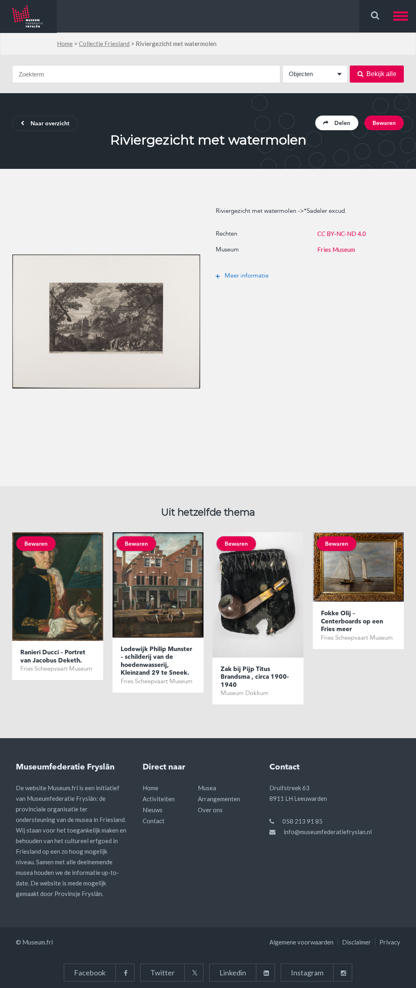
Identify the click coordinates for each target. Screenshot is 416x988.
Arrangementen (219, 798)
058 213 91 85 (302, 821)
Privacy (389, 942)
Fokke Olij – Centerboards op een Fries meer (352, 622)
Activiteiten (159, 798)
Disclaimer (356, 942)
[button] (404, 16)
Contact (154, 820)
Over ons (210, 809)
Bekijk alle (381, 73)
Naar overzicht (49, 124)
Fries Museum (336, 249)
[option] (106, 321)
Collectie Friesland (104, 43)
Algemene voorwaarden (301, 942)
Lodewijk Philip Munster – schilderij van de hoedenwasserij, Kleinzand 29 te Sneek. (156, 662)
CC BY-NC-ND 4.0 (341, 233)
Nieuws (152, 809)
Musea (207, 787)
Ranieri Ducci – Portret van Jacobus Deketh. (52, 657)
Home (65, 43)
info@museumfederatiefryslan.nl (328, 831)
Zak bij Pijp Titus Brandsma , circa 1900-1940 (255, 678)
